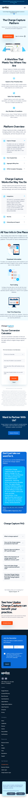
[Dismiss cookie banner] (24, 783)
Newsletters (4, 753)
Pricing (2, 712)
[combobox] (14, 354)
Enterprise (3, 709)
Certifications (4, 734)
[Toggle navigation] (25, 8)
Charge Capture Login (6, 772)
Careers (3, 728)
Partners (3, 726)
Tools (2, 750)
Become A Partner (5, 767)
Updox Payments (5, 707)
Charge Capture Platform (6, 704)
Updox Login (4, 769)
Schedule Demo (8, 36)
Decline (20, 793)
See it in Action (19, 36)
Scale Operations (5, 698)
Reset (14, 382)
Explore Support (13, 591)
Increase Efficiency (5, 693)
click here (15, 657)
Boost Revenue (4, 696)
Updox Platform (4, 701)
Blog (2, 745)
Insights (3, 748)
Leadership (3, 723)
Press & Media (4, 731)
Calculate (14, 378)
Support (3, 756)
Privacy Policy (16, 790)
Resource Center (5, 742)
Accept (11, 793)
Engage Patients (4, 690)
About (2, 720)
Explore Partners (14, 433)
